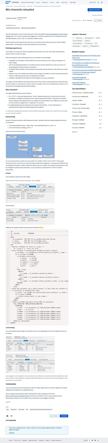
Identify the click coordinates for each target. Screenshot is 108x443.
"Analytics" (84, 46)
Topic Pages (73, 2)
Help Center (64, 2)
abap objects (14, 409)
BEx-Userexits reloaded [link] (55, 6)
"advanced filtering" (77, 43)
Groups (38, 2)
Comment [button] (64, 416)
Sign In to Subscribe (94, 9)
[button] (95, 20)
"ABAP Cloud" (79, 38)
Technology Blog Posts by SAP (82, 59)
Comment (11, 432)
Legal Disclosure (32, 440)
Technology (29, 6)
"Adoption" (87, 40)
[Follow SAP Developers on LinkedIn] (98, 440)
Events (58, 2)
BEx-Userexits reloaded (20, 9)
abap (7, 409)
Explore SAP (92, 2)
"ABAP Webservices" (89, 38)
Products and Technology (27, 2)
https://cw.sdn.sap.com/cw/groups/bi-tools (18, 396)
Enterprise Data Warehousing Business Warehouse (41, 409)
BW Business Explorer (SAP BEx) (28, 28)
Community (15, 2)
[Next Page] (88, 47)
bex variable (21, 409)
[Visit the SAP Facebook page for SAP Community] (89, 440)
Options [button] (88, 12)
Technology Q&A (78, 74)
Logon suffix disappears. (79, 82)
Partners (52, 2)
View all (74, 132)
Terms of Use (17, 440)
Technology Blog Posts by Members (41, 6)
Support (47, 440)
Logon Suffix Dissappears (79, 77)
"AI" (95, 43)
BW (27, 409)
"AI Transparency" (88, 43)
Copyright (24, 440)
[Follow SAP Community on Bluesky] (92, 440)
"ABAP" (97, 38)
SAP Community (9, 6)
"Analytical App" (76, 46)
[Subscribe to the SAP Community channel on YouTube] (95, 440)
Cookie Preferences (56, 440)
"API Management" (94, 46)
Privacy (11, 440)
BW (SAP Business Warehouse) (13, 28)
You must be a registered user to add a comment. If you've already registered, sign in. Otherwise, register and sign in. (35, 428)
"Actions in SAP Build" (77, 40)
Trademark (41, 440)
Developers (45, 2)
